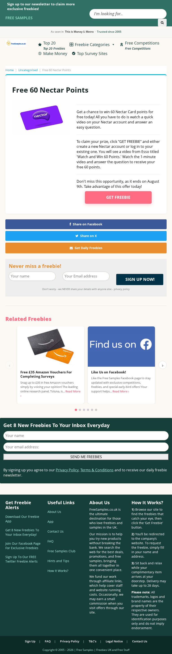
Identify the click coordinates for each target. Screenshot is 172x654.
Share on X (88, 236)
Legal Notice (114, 641)
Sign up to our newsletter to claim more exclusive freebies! (41, 6)
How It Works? (57, 571)
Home (9, 70)
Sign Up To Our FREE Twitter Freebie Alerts (21, 559)
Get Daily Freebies (88, 248)
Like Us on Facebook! (108, 372)
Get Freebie (118, 197)
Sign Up (30, 641)
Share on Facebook (87, 224)
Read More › (120, 391)
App (50, 521)
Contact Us (55, 531)
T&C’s (92, 641)
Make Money (55, 53)
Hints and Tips (58, 561)
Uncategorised (28, 70)
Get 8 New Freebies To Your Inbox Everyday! (22, 532)
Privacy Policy (67, 470)
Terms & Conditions (97, 470)
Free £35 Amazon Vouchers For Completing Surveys (46, 374)
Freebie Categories (92, 44)
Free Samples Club (61, 551)
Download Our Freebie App (22, 518)
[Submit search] (162, 22)
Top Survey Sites (92, 53)
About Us (54, 512)
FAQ (50, 541)
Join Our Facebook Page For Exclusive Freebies (23, 545)
